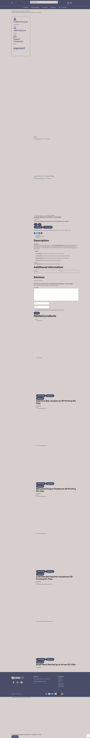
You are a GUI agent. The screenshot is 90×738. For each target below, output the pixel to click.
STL (58, 230)
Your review (36, 287)
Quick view (50, 395)
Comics (20, 12)
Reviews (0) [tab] (38, 237)
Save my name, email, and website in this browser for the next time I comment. (49, 310)
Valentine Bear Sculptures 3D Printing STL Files (56, 402)
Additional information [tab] (40, 236)
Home (12, 12)
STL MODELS (65, 230)
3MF (56, 230)
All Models (16, 12)
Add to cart (39, 227)
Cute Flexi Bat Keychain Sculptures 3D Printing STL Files (54, 577)
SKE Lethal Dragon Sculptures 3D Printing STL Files (56, 490)
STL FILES (61, 230)
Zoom (70, 230)
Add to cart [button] (40, 398)
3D (54, 230)
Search (56, 2)
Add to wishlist (48, 227)
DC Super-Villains (49, 230)
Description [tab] (38, 235)
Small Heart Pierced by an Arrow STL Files (56, 664)
